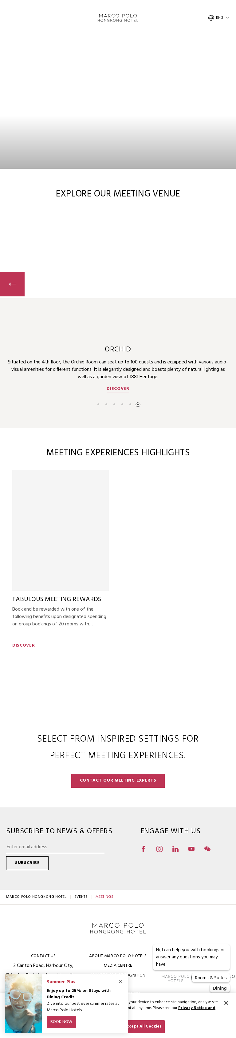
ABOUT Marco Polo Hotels (118, 956)
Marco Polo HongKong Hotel (36, 897)
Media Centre (118, 965)
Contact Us (43, 956)
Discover (118, 389)
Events (81, 897)
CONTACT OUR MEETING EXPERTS (118, 780)
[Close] (226, 1003)
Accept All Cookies (142, 1026)
